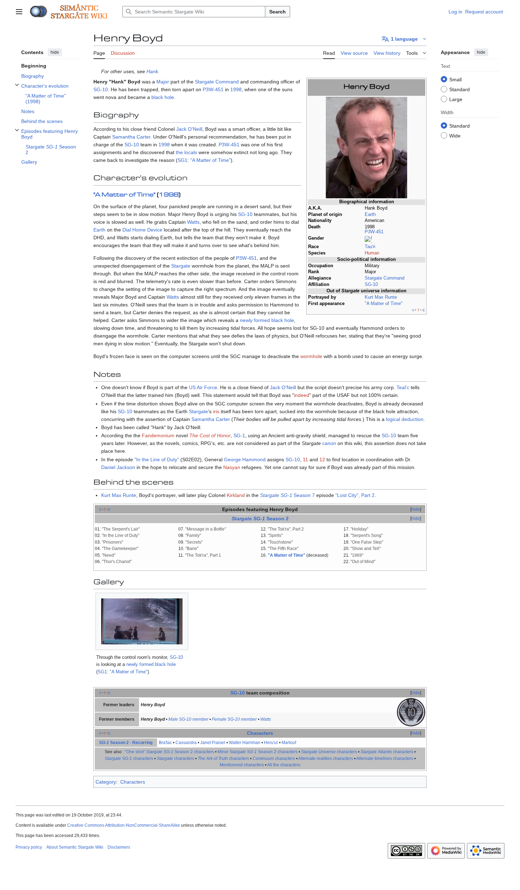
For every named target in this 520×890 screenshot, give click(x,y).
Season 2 (277, 518)
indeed (301, 395)
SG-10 (371, 284)
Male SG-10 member (188, 719)
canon (329, 443)
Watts (193, 222)
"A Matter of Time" (384, 303)
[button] (19, 11)
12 (322, 459)
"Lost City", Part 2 (355, 495)
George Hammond (245, 459)
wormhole (311, 356)
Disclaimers (119, 847)
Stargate (180, 266)
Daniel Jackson (118, 467)
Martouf (289, 742)
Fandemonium (158, 435)
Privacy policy (29, 847)
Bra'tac (165, 742)
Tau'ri (370, 246)
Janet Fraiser (212, 742)
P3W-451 (374, 231)
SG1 (182, 160)
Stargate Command (384, 278)
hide (55, 52)
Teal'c (403, 387)
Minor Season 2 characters (257, 751)
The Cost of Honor (210, 435)
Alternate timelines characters (384, 758)
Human (372, 253)
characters (329, 751)
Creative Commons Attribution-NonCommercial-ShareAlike (123, 825)
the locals (186, 152)
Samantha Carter (131, 137)
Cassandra (186, 742)
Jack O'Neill (189, 129)
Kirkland (236, 495)
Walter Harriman (244, 742)
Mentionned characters (242, 764)
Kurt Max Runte (381, 297)
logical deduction (404, 419)
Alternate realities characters (325, 758)
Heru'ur (271, 742)
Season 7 (304, 495)
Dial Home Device (142, 230)
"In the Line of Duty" (156, 459)
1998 (236, 89)
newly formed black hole (267, 320)
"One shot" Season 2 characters (169, 751)
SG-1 (239, 435)
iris (216, 411)
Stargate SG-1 (276, 495)
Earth (370, 214)
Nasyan (231, 467)
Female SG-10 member (234, 719)
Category (106, 782)
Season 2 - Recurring (125, 742)
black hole (162, 97)
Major (162, 81)
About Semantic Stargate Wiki (74, 847)
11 (305, 459)
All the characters (283, 764)
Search (277, 11)
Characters (260, 733)
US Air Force (203, 387)
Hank (152, 71)
